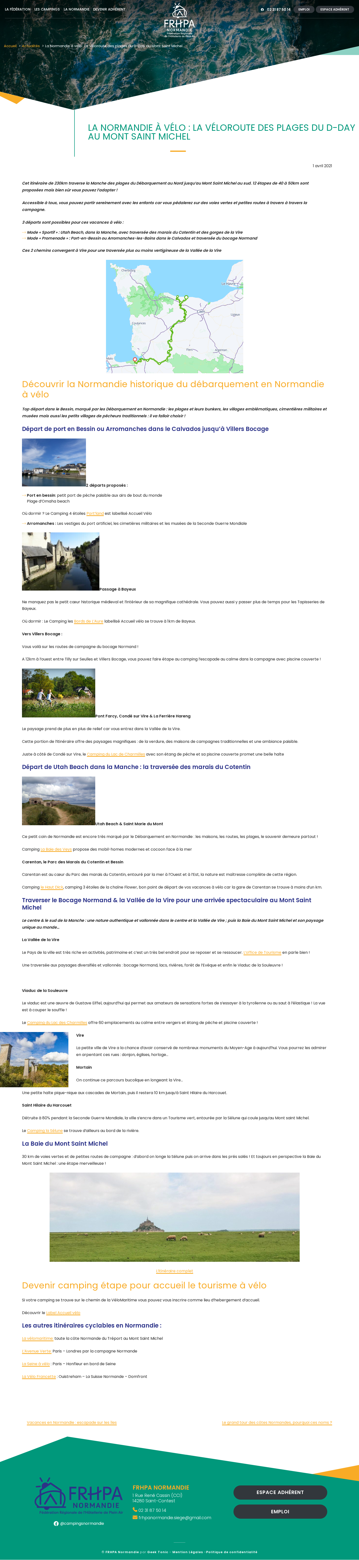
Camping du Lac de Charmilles (116, 754)
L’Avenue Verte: (37, 1351)
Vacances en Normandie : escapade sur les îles (72, 1422)
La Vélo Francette (39, 1376)
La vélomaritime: (37, 1338)
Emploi (304, 9)
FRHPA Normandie (122, 1552)
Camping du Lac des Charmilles (57, 1022)
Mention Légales (187, 1552)
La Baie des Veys (56, 849)
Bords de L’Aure (88, 621)
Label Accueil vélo (63, 1313)
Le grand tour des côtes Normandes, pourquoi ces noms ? (277, 1422)
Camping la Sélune (45, 1130)
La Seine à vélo (36, 1364)
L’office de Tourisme (262, 952)
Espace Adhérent (334, 9)
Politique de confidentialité (231, 1552)
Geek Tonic (157, 1552)
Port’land (95, 513)
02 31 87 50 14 (279, 9)
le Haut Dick (52, 887)
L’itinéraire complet (174, 1271)
